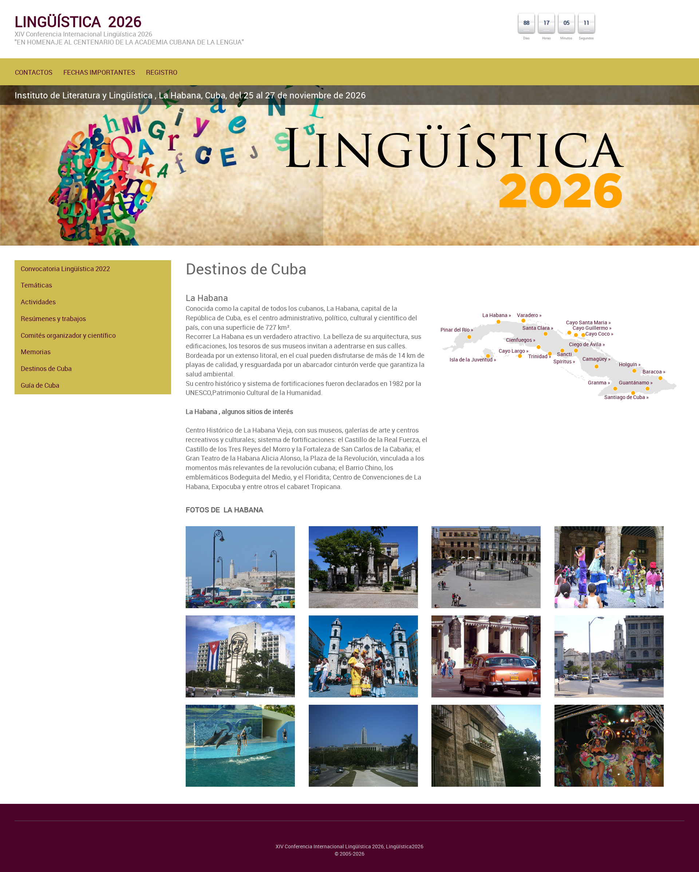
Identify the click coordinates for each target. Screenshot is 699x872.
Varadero (527, 315)
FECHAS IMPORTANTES (99, 72)
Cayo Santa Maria (586, 322)
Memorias (36, 351)
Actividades (38, 301)
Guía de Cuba (40, 385)
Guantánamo (634, 382)
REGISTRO (161, 72)
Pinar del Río (455, 329)
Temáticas (36, 285)
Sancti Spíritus (562, 358)
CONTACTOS (33, 72)
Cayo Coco (597, 333)
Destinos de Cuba (46, 368)
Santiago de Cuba (624, 397)
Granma (597, 382)
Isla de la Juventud (471, 359)
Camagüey (594, 358)
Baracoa (652, 371)
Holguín (628, 364)
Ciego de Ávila (585, 344)
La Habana (495, 315)
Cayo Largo (512, 350)
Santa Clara (536, 327)
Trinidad (538, 356)
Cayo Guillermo (590, 327)
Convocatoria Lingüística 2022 (65, 268)
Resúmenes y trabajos (53, 318)
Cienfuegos (519, 339)
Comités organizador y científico (68, 335)
